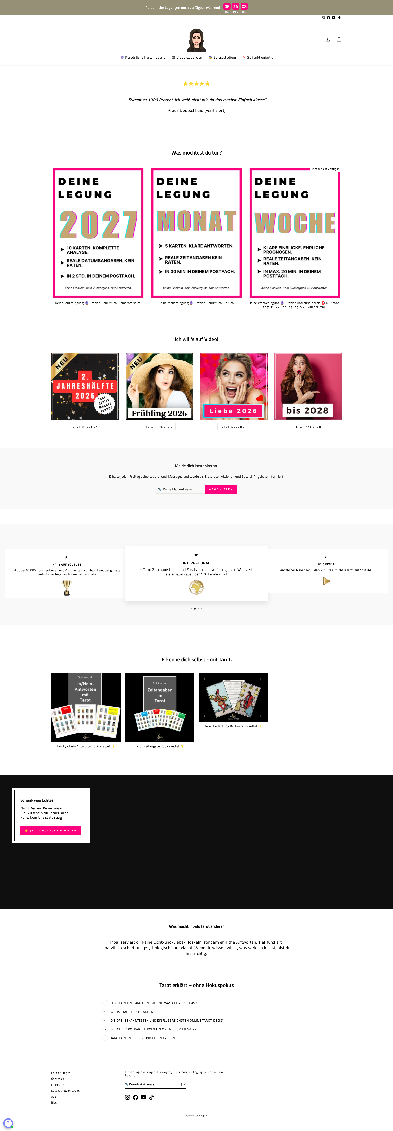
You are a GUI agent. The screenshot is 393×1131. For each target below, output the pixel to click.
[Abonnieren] (183, 1084)
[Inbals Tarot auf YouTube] (143, 1097)
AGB (54, 1097)
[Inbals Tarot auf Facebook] (135, 1097)
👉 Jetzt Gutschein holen (51, 830)
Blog (54, 1102)
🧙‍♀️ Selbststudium (222, 57)
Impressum (58, 1085)
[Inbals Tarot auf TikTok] (151, 1097)
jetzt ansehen (85, 427)
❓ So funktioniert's (257, 57)
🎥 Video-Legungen (186, 57)
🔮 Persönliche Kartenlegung (142, 57)
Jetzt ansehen (233, 427)
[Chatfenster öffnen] (8, 1123)
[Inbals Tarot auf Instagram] (127, 1097)
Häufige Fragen (61, 1073)
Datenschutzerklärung (65, 1091)
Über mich (57, 1079)
